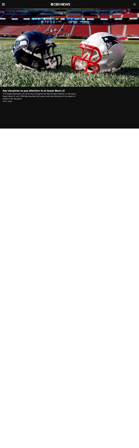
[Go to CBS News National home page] (60, 4)
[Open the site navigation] (21, 4)
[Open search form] (134, 4)
